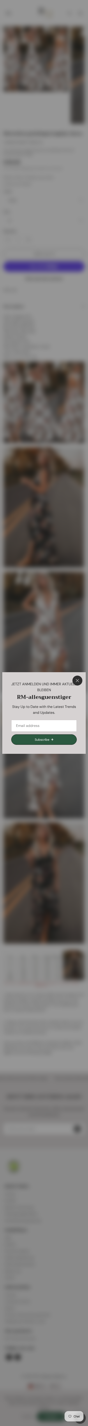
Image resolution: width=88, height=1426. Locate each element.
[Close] (77, 681)
